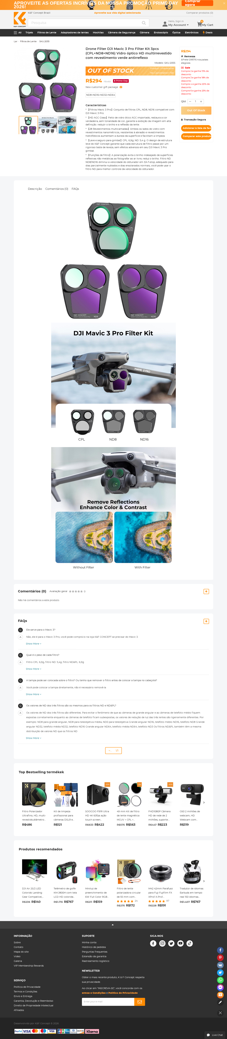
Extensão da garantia (94, 956)
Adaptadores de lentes (75, 33)
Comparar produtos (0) (199, 13)
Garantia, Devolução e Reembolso (33, 1001)
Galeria (18, 961)
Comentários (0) (56, 188)
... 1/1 (114, 750)
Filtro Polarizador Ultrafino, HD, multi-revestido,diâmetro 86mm (34, 816)
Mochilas (98, 33)
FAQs (75, 188)
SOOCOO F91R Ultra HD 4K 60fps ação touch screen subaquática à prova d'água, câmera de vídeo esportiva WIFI (97, 816)
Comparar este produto (197, 136)
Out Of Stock (196, 110)
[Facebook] (153, 943)
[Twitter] (171, 943)
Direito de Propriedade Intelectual (33, 1005)
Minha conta (89, 942)
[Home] (20, 19)
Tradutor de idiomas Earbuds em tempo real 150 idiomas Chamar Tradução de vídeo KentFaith (192, 893)
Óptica (176, 33)
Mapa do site (21, 952)
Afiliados (19, 1010)
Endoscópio (161, 33)
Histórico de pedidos (94, 947)
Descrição (35, 188)
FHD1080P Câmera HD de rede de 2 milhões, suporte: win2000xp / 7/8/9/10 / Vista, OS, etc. (160, 816)
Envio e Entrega (23, 996)
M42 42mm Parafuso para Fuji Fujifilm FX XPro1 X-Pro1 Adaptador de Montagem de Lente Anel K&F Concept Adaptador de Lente (160, 893)
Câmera (144, 33)
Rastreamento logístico (95, 961)
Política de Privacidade (27, 987)
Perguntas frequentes (94, 952)
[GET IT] (121, 87)
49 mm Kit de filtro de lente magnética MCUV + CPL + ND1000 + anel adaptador (128, 816)
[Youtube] (180, 943)
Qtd (183, 101)
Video (17, 956)
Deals (209, 33)
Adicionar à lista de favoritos (197, 128)
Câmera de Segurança (121, 33)
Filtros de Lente (46, 33)
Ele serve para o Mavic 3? (40, 630)
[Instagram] (162, 943)
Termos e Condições (25, 992)
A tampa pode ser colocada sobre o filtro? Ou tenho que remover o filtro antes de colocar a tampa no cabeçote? (91, 680)
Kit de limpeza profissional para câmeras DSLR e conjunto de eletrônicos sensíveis (66, 816)
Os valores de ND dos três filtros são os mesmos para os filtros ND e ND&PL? (71, 706)
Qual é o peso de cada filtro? (42, 655)
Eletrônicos (191, 33)
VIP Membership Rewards (29, 966)
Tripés (29, 33)
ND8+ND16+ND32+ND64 (100, 95)
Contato (18, 947)
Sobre (17, 942)
